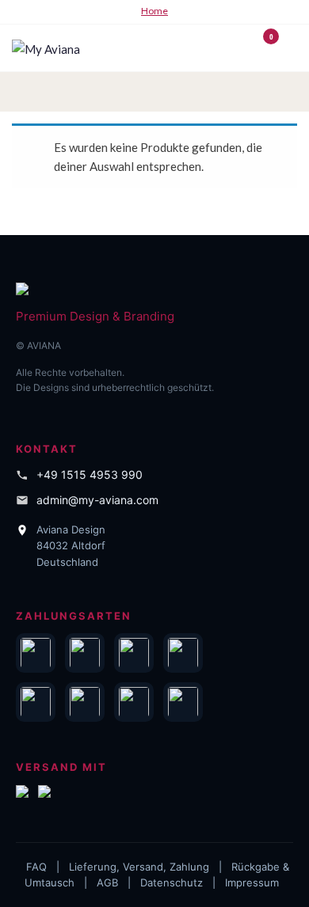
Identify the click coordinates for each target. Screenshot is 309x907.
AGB (107, 882)
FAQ (36, 866)
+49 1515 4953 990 (89, 474)
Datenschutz (171, 882)
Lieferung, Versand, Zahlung (139, 866)
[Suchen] (231, 46)
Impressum (252, 882)
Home (154, 11)
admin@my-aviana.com (97, 500)
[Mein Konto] (247, 46)
